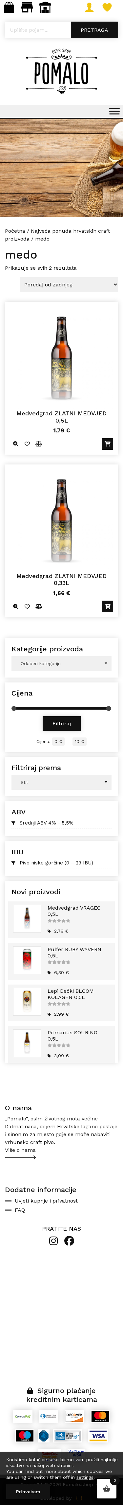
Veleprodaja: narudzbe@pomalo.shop (45, 7)
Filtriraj (61, 723)
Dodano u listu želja (27, 444)
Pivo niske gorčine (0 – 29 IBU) (56, 863)
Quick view (15, 444)
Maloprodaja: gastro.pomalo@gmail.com (27, 7)
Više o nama (20, 1150)
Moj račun (96, 7)
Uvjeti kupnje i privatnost (46, 1201)
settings (84, 1477)
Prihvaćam (28, 1491)
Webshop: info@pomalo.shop (9, 7)
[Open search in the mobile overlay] (61, 30)
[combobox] (61, 663)
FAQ (20, 1210)
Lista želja (114, 7)
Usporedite (38, 444)
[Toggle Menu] (114, 111)
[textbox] (61, 663)
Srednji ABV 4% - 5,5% (46, 823)
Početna (15, 231)
